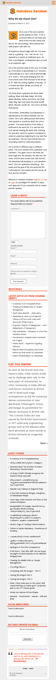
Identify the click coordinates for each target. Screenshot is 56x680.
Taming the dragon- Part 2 (21, 579)
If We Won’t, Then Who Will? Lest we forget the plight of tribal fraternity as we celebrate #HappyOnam (28, 553)
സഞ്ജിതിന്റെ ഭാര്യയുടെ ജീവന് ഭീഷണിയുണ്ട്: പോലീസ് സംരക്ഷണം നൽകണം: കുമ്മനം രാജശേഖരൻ (25, 517)
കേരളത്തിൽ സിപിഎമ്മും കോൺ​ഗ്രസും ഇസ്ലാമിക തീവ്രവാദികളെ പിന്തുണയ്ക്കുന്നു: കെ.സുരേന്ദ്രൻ (27, 508)
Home (25, 669)
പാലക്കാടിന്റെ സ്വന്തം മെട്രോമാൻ (25, 536)
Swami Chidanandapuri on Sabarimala (28, 356)
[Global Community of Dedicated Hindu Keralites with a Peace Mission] (28, 14)
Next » (44, 443)
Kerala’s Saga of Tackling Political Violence (27, 524)
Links (31, 669)
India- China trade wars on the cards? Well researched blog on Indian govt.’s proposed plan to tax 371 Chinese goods (27, 585)
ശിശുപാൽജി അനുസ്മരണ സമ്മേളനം (26, 463)
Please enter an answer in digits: (24, 271)
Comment (15, 209)
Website (14, 264)
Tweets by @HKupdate (16, 608)
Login (13, 182)
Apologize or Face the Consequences (25, 547)
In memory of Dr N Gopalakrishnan (27, 304)
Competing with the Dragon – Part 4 (25, 571)
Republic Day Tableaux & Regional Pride (26, 489)
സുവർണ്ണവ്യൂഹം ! (18, 567)
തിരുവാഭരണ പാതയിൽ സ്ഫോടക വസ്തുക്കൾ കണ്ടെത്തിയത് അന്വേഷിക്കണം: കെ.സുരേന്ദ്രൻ (28, 482)
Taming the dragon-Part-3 (21, 575)
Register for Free (40, 180)
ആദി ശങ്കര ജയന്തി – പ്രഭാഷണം (27, 313)
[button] (54, 2)
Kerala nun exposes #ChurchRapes (24, 592)
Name (14, 248)
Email (13, 256)
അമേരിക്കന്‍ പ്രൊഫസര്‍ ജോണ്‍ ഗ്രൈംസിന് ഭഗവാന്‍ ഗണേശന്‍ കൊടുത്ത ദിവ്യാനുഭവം (27, 319)
